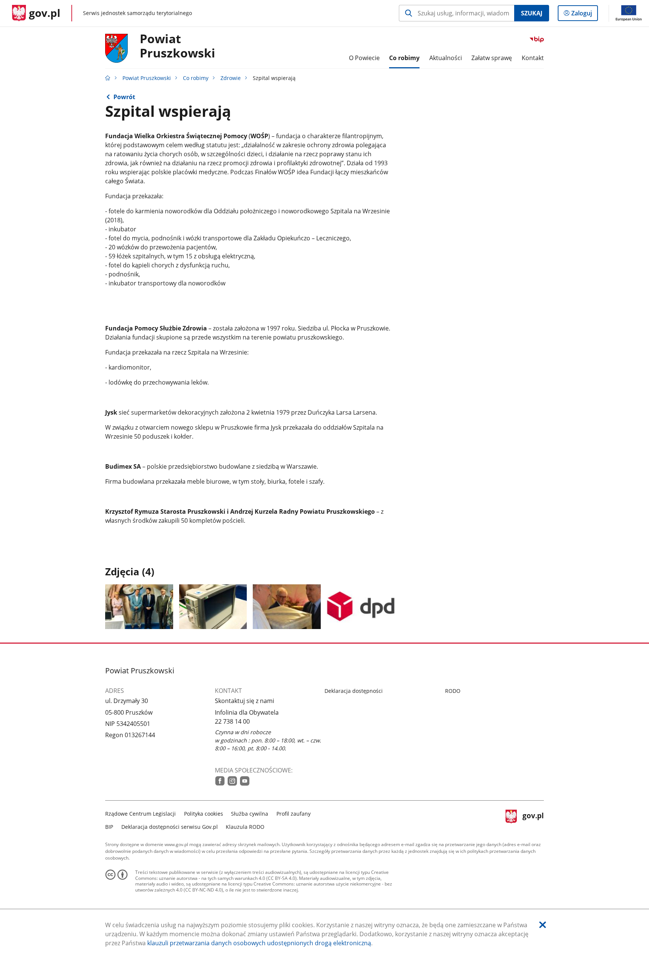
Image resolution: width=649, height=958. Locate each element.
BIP (109, 826)
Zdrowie (230, 77)
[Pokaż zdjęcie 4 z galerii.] (361, 606)
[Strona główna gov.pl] (107, 77)
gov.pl (533, 819)
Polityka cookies (203, 813)
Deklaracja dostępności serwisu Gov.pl (169, 826)
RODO (452, 690)
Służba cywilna (249, 813)
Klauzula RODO (245, 826)
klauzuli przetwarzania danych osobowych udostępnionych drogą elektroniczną (259, 943)
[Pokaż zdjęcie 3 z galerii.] (287, 606)
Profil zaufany (293, 813)
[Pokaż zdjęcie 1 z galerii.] (139, 606)
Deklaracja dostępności (353, 690)
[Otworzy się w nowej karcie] (220, 781)
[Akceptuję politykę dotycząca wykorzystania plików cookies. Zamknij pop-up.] (543, 924)
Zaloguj (584, 15)
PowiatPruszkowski (177, 46)
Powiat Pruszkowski (146, 77)
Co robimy (195, 77)
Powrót (124, 97)
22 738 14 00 (232, 721)
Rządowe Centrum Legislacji (140, 813)
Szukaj (531, 13)
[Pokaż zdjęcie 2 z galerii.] (213, 606)
